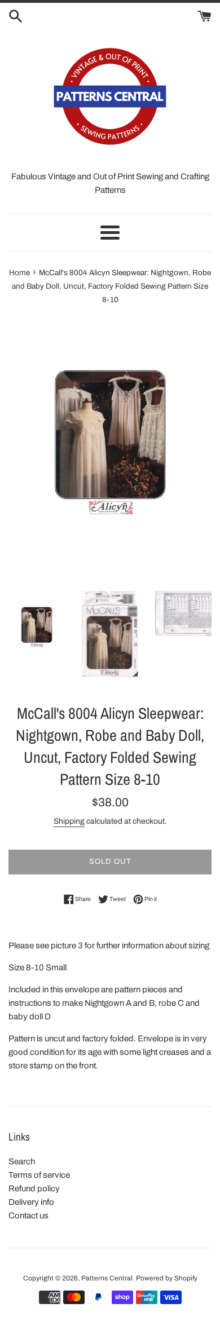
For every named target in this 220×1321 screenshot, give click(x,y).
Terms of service (39, 1174)
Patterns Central (107, 1278)
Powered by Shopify (166, 1278)
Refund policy (34, 1188)
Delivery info (31, 1202)
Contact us (28, 1215)
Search (21, 1161)
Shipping (69, 821)
